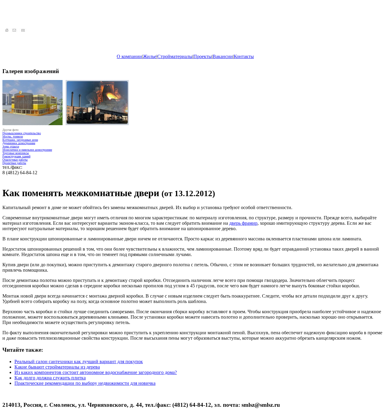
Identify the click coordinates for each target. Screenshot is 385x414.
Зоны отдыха (10, 146)
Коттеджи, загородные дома (20, 139)
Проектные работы (14, 163)
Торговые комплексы (15, 153)
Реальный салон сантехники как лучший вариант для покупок (78, 361)
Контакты (244, 56)
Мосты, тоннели (12, 136)
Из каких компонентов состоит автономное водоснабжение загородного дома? (95, 372)
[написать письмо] (15, 30)
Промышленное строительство (21, 133)
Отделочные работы (15, 159)
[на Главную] (6, 30)
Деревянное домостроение (18, 143)
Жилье (149, 56)
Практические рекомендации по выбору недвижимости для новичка (85, 383)
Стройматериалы (174, 56)
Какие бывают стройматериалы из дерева (57, 366)
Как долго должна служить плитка (50, 377)
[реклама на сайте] (23, 30)
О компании (129, 56)
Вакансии (223, 56)
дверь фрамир (243, 223)
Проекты (202, 56)
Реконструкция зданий (16, 156)
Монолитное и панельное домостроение (27, 149)
